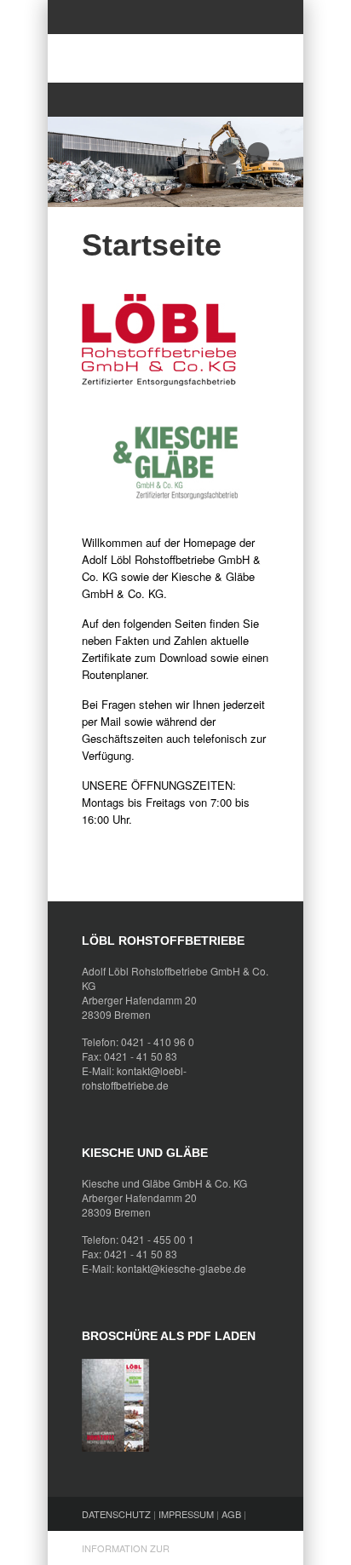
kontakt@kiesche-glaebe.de (181, 1268)
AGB (231, 1514)
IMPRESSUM (186, 1514)
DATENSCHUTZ (116, 1514)
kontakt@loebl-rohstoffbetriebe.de (134, 1077)
